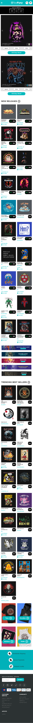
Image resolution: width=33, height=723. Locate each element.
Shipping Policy (7, 703)
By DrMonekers (20, 313)
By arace (3, 510)
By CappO (3, 555)
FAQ (3, 702)
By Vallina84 (4, 145)
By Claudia (3, 466)
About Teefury (7, 698)
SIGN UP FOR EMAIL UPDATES (10, 676)
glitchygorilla (8, 85)
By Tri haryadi (4, 577)
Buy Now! (16, 52)
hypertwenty (7, 44)
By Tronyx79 (20, 424)
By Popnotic (20, 240)
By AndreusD (20, 122)
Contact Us (5, 700)
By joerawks (20, 167)
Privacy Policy (24, 699)
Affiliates (22, 697)
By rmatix (19, 194)
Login (4, 714)
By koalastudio (20, 511)
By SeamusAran (20, 577)
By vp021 (3, 404)
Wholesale (5, 707)
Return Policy (6, 705)
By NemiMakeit (20, 555)
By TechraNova (4, 122)
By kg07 (19, 404)
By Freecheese (20, 217)
